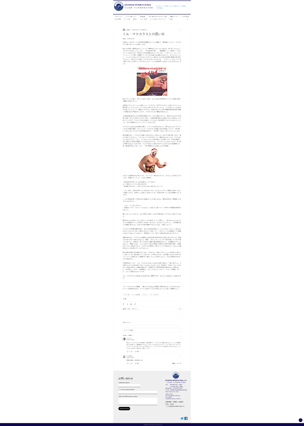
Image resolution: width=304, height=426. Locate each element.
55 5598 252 (173, 384)
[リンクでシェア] (135, 304)
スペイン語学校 (136, 294)
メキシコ (144, 294)
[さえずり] (182, 418)
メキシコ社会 (143, 19)
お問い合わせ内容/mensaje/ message (128, 396)
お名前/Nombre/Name (124, 382)
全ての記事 (118, 19)
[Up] (300, 420)
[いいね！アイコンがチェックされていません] (128, 351)
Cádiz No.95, (169, 394)
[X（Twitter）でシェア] (127, 304)
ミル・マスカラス (154, 294)
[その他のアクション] (180, 30)
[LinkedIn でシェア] (131, 304)
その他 (171, 19)
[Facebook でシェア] (123, 304)
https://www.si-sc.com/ (172, 391)
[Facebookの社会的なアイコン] (185, 418)
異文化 (135, 19)
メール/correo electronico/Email (126, 389)
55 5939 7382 (174, 386)
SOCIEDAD (129, 4)
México (179, 398)
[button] (187, 19)
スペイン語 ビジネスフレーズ (158, 19)
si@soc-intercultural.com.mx (178, 389)
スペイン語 (127, 19)
